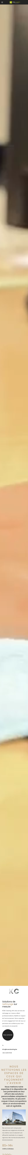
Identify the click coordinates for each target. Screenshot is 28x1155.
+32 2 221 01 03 (7, 1053)
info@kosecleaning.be (9, 1049)
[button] (7, 1035)
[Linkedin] (3, 1045)
